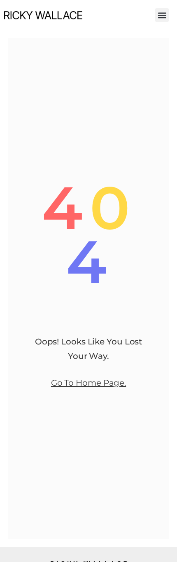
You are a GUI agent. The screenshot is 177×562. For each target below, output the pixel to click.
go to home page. (88, 383)
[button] (162, 15)
